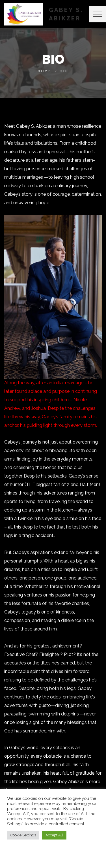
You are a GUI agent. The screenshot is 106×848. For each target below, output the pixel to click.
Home (44, 71)
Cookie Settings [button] (23, 835)
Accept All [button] (54, 835)
